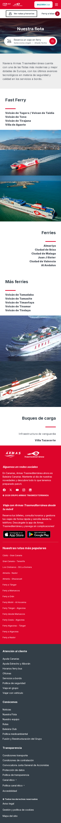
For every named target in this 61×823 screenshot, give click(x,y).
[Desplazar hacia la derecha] (57, 13)
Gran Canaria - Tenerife (14, 561)
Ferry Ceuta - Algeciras (14, 620)
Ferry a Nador (9, 637)
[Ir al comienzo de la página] (54, 812)
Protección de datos (14, 770)
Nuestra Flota (10, 714)
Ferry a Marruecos (11, 590)
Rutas (5, 724)
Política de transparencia (16, 775)
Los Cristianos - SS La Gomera (17, 567)
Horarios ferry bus (12, 668)
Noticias (7, 709)
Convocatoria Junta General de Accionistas (26, 765)
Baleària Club (10, 729)
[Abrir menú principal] (56, 4)
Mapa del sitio (10, 816)
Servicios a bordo (12, 678)
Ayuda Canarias (11, 658)
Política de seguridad (14, 683)
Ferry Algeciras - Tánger (14, 625)
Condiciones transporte (15, 755)
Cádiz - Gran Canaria (12, 555)
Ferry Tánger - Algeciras (14, 608)
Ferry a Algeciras (11, 631)
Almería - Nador (10, 573)
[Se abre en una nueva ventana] (43, 4)
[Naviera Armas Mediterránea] (23, 454)
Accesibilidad (10, 790)
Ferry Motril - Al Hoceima (14, 602)
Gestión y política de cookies (18, 809)
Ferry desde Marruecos (14, 614)
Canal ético (10, 780)
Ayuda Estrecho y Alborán (16, 663)
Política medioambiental (15, 734)
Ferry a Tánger (9, 584)
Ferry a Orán (8, 596)
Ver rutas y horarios (24, 13)
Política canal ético (14, 785)
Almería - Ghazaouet (12, 579)
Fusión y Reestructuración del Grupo (22, 738)
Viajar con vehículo (13, 693)
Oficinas (7, 673)
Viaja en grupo (10, 688)
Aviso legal (8, 803)
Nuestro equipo (11, 719)
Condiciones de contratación (18, 760)
